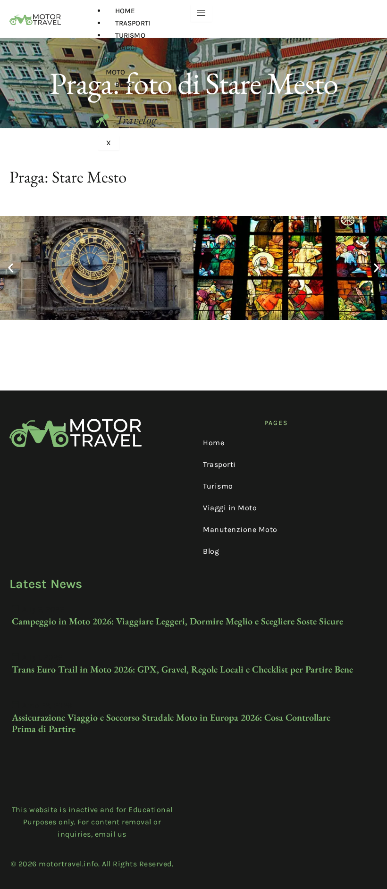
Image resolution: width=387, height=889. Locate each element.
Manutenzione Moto (240, 529)
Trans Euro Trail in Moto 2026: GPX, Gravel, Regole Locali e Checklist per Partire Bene (182, 669)
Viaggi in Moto (230, 507)
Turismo (130, 35)
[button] (11, 268)
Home (125, 11)
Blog (124, 84)
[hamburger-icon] (201, 13)
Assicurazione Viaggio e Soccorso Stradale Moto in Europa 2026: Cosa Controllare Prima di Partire (171, 723)
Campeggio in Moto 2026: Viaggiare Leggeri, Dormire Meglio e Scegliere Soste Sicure (177, 621)
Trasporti (133, 23)
